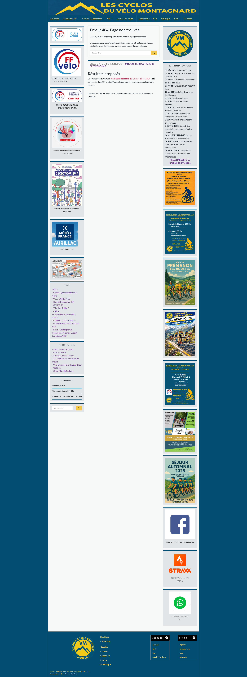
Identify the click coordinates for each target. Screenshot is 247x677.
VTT (109, 18)
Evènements (185, 649)
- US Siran (56, 368)
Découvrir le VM (70, 18)
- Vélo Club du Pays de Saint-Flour (67, 365)
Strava (103, 660)
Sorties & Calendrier (92, 18)
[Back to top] (241, 671)
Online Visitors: (59, 385)
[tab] (160, 638)
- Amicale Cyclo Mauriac (63, 355)
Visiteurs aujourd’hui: (61, 391)
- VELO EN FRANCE (61, 299)
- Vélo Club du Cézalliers (63, 349)
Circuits (104, 647)
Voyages (183, 657)
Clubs (155, 649)
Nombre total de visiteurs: (63, 396)
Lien (154, 653)
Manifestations (159, 657)
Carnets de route (125, 18)
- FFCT (55, 289)
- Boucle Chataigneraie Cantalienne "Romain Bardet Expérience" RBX (64, 332)
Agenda (183, 645)
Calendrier (105, 641)
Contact (188, 18)
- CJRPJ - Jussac (59, 352)
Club (176, 18)
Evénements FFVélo (148, 18)
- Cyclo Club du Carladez (63, 371)
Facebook (105, 655)
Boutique (165, 18)
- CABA (55, 311)
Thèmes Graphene (71, 674)
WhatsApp (105, 664)
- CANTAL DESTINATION (64, 320)
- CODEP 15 (57, 305)
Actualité (54, 18)
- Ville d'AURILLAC (60, 308)
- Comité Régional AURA (63, 302)
